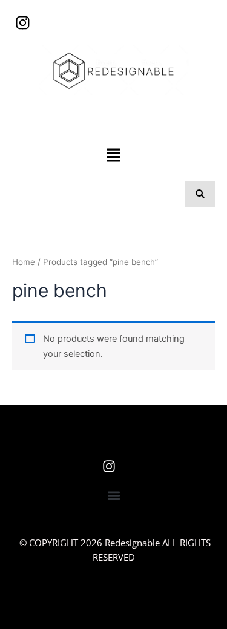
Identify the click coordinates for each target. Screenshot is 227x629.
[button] (113, 156)
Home (23, 262)
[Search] (200, 194)
